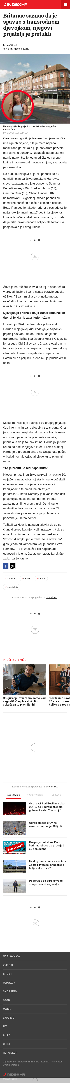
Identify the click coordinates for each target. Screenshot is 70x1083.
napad (26, 578)
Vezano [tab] (56, 795)
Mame (7, 1009)
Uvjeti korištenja (11, 1065)
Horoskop (10, 1052)
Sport (7, 974)
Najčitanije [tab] (35, 795)
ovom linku (51, 597)
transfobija (11, 587)
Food (6, 1000)
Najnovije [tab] (13, 795)
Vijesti (8, 965)
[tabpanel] (35, 849)
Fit (5, 1026)
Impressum (57, 1061)
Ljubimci (9, 1017)
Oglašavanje (9, 1061)
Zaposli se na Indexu (28, 1061)
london (41, 578)
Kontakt (45, 1061)
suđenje (10, 578)
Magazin (9, 982)
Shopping (10, 991)
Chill (6, 1044)
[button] (65, 4)
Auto (6, 1035)
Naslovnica (11, 956)
